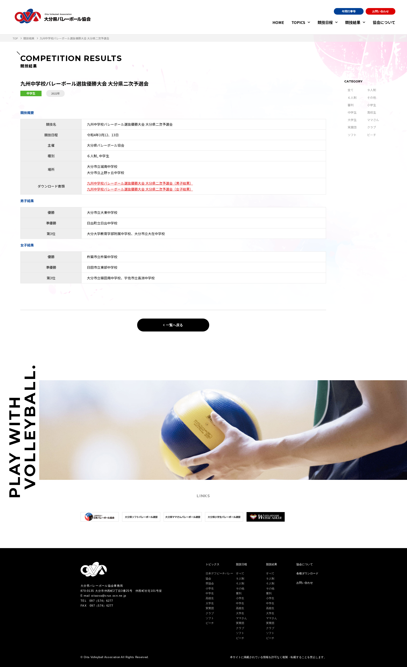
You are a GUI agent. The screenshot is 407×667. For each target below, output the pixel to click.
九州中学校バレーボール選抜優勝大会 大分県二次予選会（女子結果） (140, 189)
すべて (240, 573)
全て (351, 90)
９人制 (371, 90)
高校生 (371, 112)
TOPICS (298, 22)
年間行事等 (349, 11)
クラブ (371, 127)
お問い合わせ (380, 11)
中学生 (352, 112)
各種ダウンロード (307, 573)
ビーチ (371, 135)
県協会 (210, 583)
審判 (351, 105)
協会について (384, 22)
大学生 (352, 120)
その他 (371, 97)
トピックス (212, 564)
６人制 (352, 97)
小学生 (371, 105)
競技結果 (352, 22)
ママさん (373, 120)
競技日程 (325, 22)
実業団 (352, 127)
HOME (278, 22)
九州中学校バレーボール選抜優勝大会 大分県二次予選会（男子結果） (140, 183)
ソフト (352, 135)
